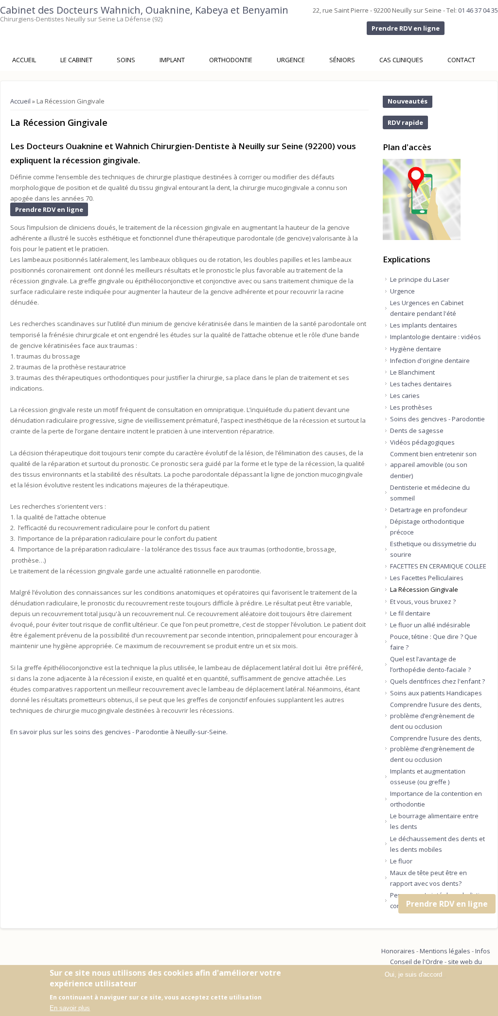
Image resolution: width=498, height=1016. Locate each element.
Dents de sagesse (417, 430)
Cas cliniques (401, 59)
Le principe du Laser (419, 279)
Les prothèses (411, 407)
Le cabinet (76, 59)
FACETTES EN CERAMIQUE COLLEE (438, 566)
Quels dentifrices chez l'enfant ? (437, 681)
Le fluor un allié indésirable (430, 624)
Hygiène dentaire (415, 348)
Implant (172, 59)
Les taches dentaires (421, 383)
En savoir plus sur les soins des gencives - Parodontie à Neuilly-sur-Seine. (119, 731)
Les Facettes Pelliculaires (426, 577)
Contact (461, 59)
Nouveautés (407, 101)
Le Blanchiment (412, 372)
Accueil (24, 59)
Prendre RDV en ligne (406, 28)
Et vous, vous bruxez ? (423, 601)
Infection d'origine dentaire (430, 360)
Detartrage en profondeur (428, 509)
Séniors (342, 59)
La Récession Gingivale (424, 589)
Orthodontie (230, 59)
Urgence (291, 59)
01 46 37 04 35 (478, 10)
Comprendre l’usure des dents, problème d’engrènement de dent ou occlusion (435, 715)
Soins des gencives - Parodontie (437, 418)
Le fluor (401, 861)
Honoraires (398, 951)
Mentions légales (445, 951)
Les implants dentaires (423, 325)
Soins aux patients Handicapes (436, 693)
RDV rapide (405, 122)
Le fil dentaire (410, 613)
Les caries (405, 395)
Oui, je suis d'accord (413, 974)
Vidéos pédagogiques (422, 442)
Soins (126, 59)
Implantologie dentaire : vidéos (435, 336)
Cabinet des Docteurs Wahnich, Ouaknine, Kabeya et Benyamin (144, 10)
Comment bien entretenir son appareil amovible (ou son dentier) (433, 464)
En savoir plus (70, 1008)
